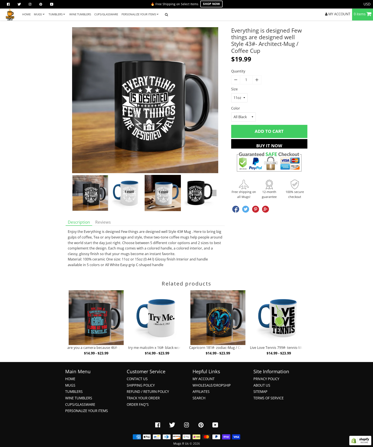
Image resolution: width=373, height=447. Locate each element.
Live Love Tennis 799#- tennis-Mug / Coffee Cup (288, 347)
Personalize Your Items (86, 410)
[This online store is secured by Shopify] (360, 444)
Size (234, 89)
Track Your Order (143, 398)
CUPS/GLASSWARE (106, 14)
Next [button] (213, 193)
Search (199, 398)
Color (235, 108)
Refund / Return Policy (148, 391)
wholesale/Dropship (212, 385)
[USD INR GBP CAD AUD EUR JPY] (367, 4)
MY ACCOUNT (338, 14)
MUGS (38, 14)
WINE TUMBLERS (80, 14)
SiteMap (260, 391)
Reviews (103, 222)
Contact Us (137, 378)
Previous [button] (75, 193)
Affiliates (201, 391)
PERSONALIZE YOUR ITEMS (139, 14)
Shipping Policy (141, 385)
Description (79, 222)
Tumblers (74, 391)
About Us (261, 385)
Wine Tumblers (78, 398)
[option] (145, 101)
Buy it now (269, 146)
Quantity (238, 71)
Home (70, 378)
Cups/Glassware (80, 404)
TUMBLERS (56, 14)
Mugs (70, 385)
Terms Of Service (268, 398)
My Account (204, 378)
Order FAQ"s (138, 404)
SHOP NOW (211, 4)
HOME (26, 14)
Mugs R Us (181, 443)
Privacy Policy (266, 378)
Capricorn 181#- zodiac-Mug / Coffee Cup (222, 347)
